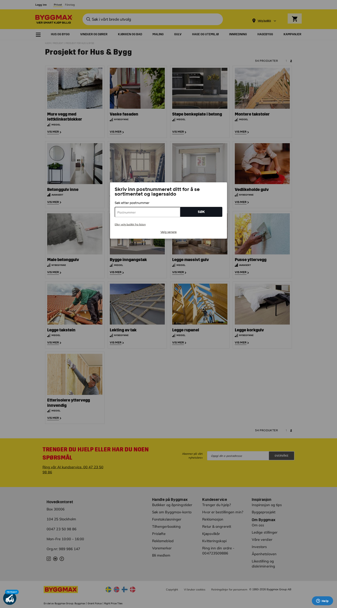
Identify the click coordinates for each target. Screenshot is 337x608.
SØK (201, 212)
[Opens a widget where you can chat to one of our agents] (322, 601)
